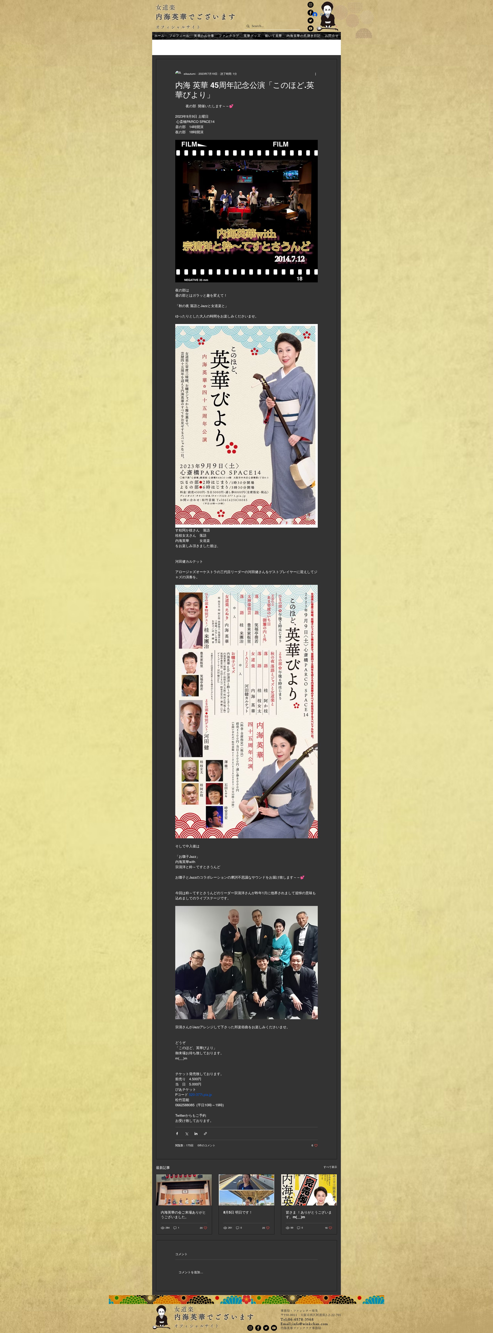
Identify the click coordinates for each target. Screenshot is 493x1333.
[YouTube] (311, 28)
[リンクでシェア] (205, 1133)
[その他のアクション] (315, 73)
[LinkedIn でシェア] (196, 1133)
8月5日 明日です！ (237, 1212)
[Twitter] (311, 21)
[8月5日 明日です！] (246, 1189)
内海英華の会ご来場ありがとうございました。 (183, 1214)
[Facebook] (258, 1328)
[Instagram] (311, 5)
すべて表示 (330, 1166)
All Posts (162, 47)
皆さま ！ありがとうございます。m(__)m (309, 1214)
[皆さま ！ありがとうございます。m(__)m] (309, 1189)
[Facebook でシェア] (177, 1133)
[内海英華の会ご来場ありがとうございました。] (184, 1189)
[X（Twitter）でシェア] (186, 1133)
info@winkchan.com (310, 1323)
